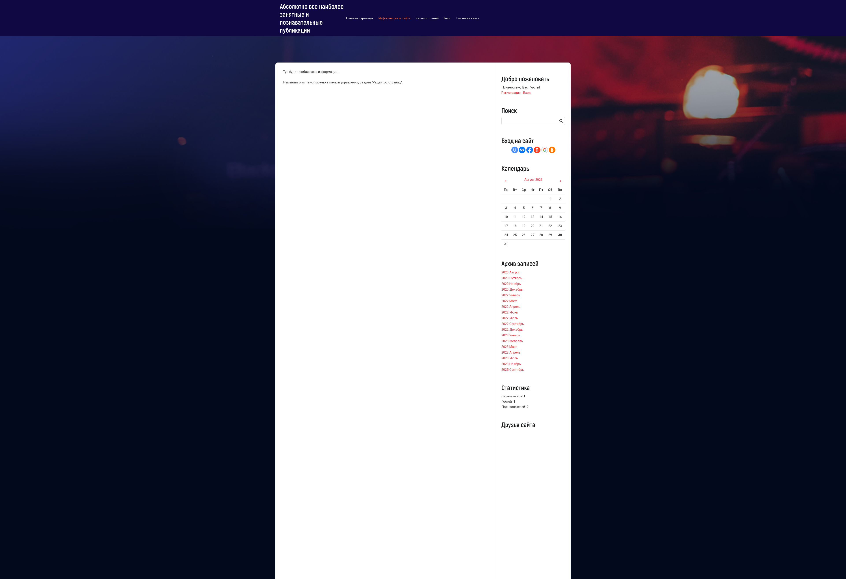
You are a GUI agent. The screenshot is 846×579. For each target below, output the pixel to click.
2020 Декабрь (512, 289)
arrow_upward (836, 569)
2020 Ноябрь (511, 284)
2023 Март (509, 347)
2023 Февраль (512, 341)
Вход (527, 93)
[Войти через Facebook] (529, 150)
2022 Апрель (510, 307)
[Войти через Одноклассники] (552, 150)
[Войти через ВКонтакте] (522, 150)
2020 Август (510, 272)
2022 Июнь (509, 312)
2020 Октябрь (511, 278)
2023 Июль (509, 358)
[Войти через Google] (544, 150)
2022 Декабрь (512, 330)
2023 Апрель (510, 352)
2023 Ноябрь (511, 364)
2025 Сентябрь (512, 370)
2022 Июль (509, 318)
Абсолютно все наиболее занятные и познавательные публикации (312, 18)
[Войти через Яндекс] (537, 150)
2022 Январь (510, 295)
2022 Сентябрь (512, 324)
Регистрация (511, 93)
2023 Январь (510, 335)
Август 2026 (533, 180)
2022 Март (509, 301)
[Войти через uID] (514, 150)
